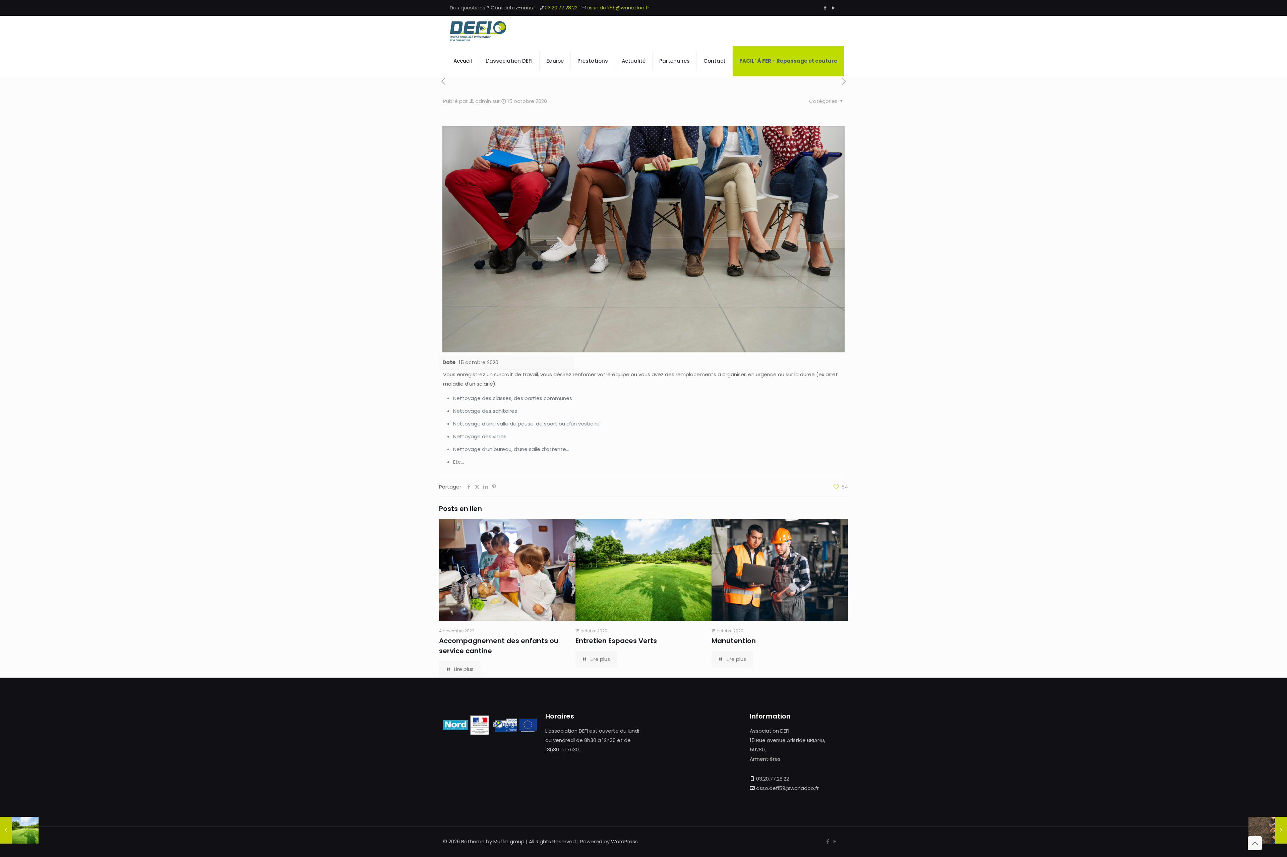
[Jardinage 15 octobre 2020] (1267, 830)
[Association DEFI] (478, 31)
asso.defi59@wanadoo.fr (618, 7)
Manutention (734, 640)
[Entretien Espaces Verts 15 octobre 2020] (19, 830)
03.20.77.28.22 (561, 7)
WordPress (624, 841)
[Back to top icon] (1255, 843)
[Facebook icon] (825, 7)
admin (483, 101)
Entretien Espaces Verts (616, 640)
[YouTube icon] (833, 7)
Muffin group (509, 841)
